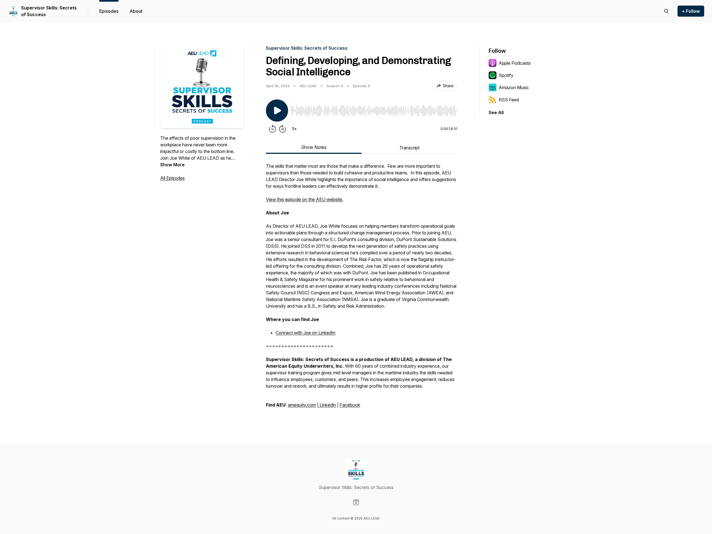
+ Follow (691, 11)
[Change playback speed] (294, 129)
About (136, 11)
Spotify (506, 75)
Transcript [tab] (409, 148)
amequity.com (302, 405)
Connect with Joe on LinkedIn (305, 332)
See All (496, 112)
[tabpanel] (361, 288)
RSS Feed (509, 99)
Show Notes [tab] (314, 147)
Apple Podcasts (515, 63)
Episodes (108, 11)
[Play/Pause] (277, 110)
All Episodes (172, 178)
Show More (172, 164)
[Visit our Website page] (356, 502)
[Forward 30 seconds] (282, 129)
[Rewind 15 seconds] (272, 129)
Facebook (350, 405)
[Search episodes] (666, 11)
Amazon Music (514, 87)
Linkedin (327, 405)
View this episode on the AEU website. (304, 199)
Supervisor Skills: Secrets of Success (49, 11)
